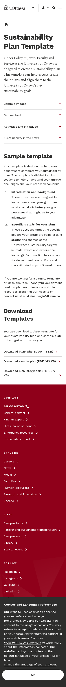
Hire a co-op (18, 426)
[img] (14, 8)
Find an (13, 419)
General (14, 413)
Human (16, 487)
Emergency (19, 432)
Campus (13, 523)
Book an (13, 549)
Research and (20, 494)
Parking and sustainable (30, 529)
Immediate (17, 439)
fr (32, 7)
